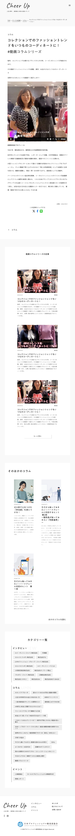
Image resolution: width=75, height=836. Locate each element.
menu (69, 5)
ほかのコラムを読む (57, 619)
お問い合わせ (56, 809)
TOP (9, 21)
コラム (25, 21)
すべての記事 (16, 21)
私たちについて (57, 806)
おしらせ (55, 803)
